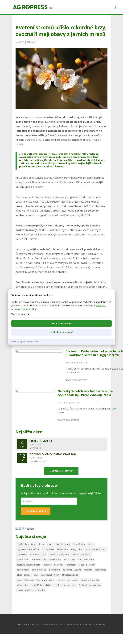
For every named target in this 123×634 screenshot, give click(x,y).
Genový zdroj (79, 544)
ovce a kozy (69, 559)
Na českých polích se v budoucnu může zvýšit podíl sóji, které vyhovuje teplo (85, 393)
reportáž (88, 569)
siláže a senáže (23, 575)
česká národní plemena (89, 585)
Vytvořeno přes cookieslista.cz (25, 341)
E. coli (50, 544)
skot (35, 575)
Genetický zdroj (63, 544)
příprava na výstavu (72, 569)
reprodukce (100, 569)
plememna (58, 564)
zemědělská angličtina (42, 585)
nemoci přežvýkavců (82, 554)
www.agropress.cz (77, 379)
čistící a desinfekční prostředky (31, 590)
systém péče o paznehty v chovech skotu (35, 580)
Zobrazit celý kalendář (61, 470)
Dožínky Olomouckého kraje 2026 (53, 454)
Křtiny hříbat (76, 549)
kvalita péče (62, 549)
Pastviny (46, 564)
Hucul (91, 544)
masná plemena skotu (96, 549)
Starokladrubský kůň (50, 575)
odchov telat (55, 559)
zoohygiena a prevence (65, 585)
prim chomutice (41, 441)
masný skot (22, 554)
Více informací (18, 313)
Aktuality (31, 41)
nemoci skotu (23, 559)
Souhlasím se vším (61, 323)
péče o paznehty (86, 564)
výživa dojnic (22, 585)
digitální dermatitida (26, 544)
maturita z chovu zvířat (59, 554)
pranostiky (71, 564)
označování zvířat (86, 559)
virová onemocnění (90, 580)
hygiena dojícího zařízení (28, 549)
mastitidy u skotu (38, 554)
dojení (41, 544)
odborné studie (39, 559)
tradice (75, 580)
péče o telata (23, 569)
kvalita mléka (48, 549)
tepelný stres (63, 580)
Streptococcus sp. (70, 575)
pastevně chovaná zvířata (28, 564)
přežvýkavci (54, 569)
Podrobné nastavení (62, 332)
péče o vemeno (39, 569)
